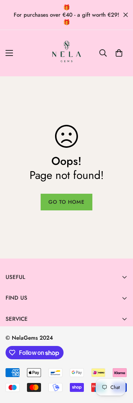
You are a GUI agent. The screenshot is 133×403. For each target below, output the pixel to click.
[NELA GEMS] (66, 53)
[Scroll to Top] (119, 363)
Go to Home (66, 202)
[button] (118, 52)
